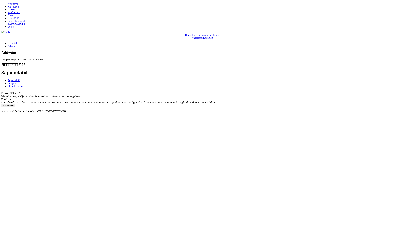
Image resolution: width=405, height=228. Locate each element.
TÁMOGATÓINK (17, 23)
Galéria (11, 9)
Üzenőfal (12, 43)
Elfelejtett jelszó (15, 86)
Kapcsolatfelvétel (16, 21)
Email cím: (7, 99)
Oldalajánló (13, 18)
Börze (11, 26)
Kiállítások (13, 4)
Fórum (11, 15)
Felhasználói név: (11, 93)
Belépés (12, 83)
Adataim (12, 46)
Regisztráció (14, 80)
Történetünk (14, 12)
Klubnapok (13, 6)
